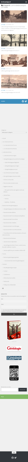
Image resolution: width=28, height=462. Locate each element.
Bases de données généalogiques (10, 205)
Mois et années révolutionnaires (11, 183)
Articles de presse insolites (9, 278)
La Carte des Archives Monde (10, 148)
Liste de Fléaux (7, 195)
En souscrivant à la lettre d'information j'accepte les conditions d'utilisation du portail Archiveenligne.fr (13, 310)
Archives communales (8, 179)
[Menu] (26, 2)
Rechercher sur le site (6, 387)
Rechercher (22, 389)
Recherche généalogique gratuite (11, 257)
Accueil (4, 138)
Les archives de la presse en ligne (11, 172)
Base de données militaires (10, 212)
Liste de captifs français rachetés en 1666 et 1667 (14, 250)
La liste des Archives (6, 152)
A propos (4, 264)
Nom (2, 299)
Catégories (3, 130)
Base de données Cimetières (10, 222)
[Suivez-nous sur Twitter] (26, 101)
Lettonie (3, 24)
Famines (6, 198)
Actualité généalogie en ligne (10, 267)
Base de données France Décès (11, 219)
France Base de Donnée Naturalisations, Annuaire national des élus (14, 234)
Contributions (7, 274)
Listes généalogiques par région (12, 166)
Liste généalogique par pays (11, 169)
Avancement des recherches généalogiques (14, 260)
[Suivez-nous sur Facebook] (23, 101)
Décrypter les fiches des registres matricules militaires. (13, 191)
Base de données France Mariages (11, 226)
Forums (4, 254)
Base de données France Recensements (12, 229)
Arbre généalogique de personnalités (12, 176)
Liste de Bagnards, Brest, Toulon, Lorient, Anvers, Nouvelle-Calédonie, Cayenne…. (14, 246)
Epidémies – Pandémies (10, 202)
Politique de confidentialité (10, 285)
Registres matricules (8, 186)
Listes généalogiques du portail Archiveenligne (14, 159)
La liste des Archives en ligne (10, 155)
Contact (5, 271)
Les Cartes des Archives (7, 142)
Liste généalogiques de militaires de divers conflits (15, 209)
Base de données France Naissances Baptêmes (14, 216)
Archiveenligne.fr (6, 2)
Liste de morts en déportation (10, 241)
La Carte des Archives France (10, 145)
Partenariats (6, 281)
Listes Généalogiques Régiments (12, 162)
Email (2, 304)
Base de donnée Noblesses (10, 238)
